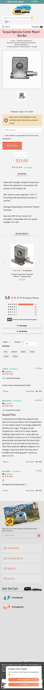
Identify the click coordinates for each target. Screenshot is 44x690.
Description (22, 174)
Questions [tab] (18, 342)
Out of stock (22, 255)
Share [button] (6, 391)
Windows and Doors (24, 41)
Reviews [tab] (5, 342)
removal (14, 352)
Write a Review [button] (23, 326)
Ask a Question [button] (23, 331)
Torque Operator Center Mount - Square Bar (22, 275)
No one (6, 356)
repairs (23, 352)
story (5, 352)
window (15, 356)
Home (13, 41)
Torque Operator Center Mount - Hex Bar (22, 47)
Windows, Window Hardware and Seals (21, 43)
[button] (37, 391)
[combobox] (17, 18)
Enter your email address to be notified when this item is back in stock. (23, 120)
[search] (32, 17)
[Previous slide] (39, 263)
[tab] (22, 234)
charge (32, 352)
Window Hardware (21, 45)
